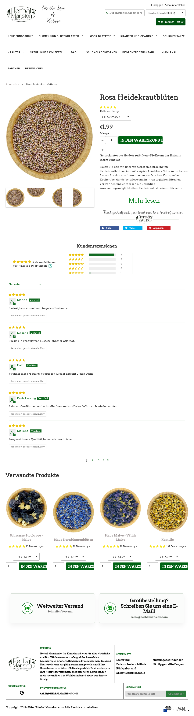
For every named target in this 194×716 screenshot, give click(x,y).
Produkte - (172, 21)
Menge (104, 133)
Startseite (12, 84)
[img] (17, 294)
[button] (108, 107)
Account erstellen (175, 4)
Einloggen (157, 4)
